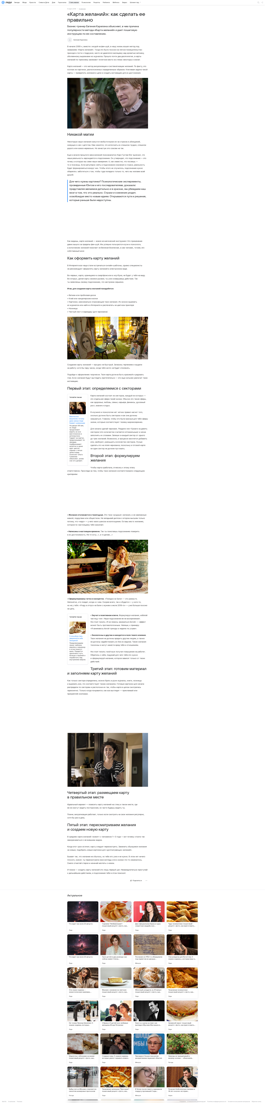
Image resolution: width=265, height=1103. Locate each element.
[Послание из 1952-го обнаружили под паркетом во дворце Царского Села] (149, 949)
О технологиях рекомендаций (196, 1101)
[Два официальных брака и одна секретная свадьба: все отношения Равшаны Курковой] (149, 916)
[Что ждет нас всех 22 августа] (82, 949)
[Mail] (3, 2)
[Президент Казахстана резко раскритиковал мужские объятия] (149, 1049)
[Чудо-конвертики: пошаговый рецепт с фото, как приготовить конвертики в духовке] (182, 916)
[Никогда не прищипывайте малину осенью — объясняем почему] (182, 1049)
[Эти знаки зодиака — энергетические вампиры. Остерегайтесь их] (82, 982)
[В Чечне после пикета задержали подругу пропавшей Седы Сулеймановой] (149, 1082)
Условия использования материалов (239, 1101)
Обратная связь (256, 1101)
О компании (11, 1101)
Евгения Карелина (80, 40)
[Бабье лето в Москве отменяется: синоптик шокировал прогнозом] (82, 1082)
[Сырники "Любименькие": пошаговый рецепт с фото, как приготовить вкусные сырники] (115, 916)
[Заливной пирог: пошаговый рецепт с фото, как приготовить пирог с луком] (182, 1016)
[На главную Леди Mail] (8, 2)
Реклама (19, 1101)
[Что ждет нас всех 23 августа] (82, 916)
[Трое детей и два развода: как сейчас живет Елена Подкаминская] (115, 949)
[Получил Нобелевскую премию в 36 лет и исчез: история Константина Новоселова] (182, 1082)
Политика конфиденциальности (216, 1101)
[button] (107, 103)
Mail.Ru (4, 1101)
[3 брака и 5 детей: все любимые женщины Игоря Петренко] (115, 1016)
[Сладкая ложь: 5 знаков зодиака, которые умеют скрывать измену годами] (115, 1049)
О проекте (183, 1101)
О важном (82, 9)
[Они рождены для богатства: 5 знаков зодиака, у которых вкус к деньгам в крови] (182, 949)
